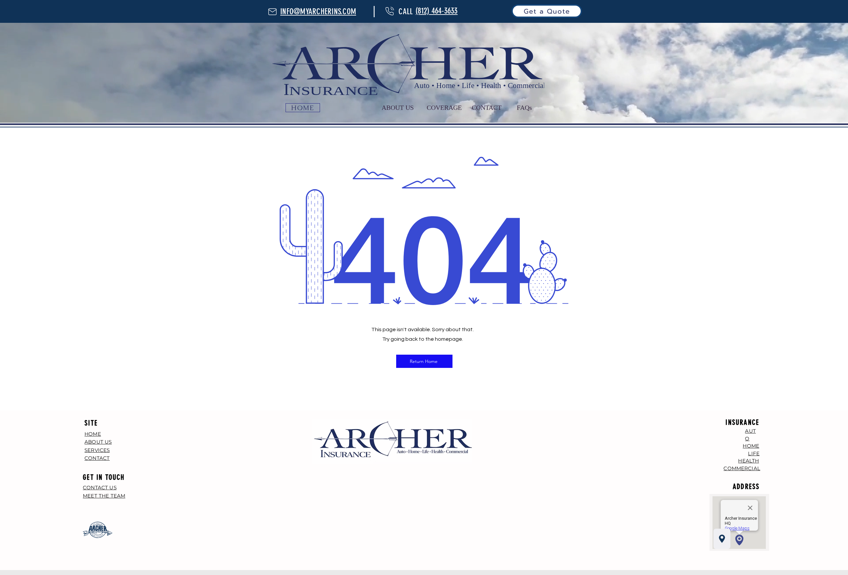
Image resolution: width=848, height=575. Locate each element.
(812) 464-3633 (436, 11)
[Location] (722, 539)
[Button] (272, 11)
